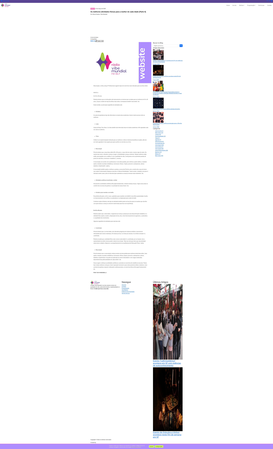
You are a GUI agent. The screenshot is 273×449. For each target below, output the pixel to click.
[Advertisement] (136, 26)
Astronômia (159, 147)
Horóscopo (261, 5)
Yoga (157, 138)
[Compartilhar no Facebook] (90, 41)
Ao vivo (234, 5)
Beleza (157, 154)
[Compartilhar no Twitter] (92, 41)
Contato (269, 5)
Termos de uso (126, 293)
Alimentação (159, 141)
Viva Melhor (125, 290)
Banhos (158, 152)
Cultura (158, 134)
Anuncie (124, 285)
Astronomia (159, 131)
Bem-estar (159, 132)
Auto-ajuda (159, 148)
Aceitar (151, 446)
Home (228, 5)
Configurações (159, 446)
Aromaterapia (159, 143)
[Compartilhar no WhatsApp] (93, 41)
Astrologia (159, 145)
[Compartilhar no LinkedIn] (94, 41)
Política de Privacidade (136, 447)
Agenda (158, 140)
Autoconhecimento (161, 150)
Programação (251, 5)
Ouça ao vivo (5, 1)
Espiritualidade (160, 136)
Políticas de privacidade (128, 291)
